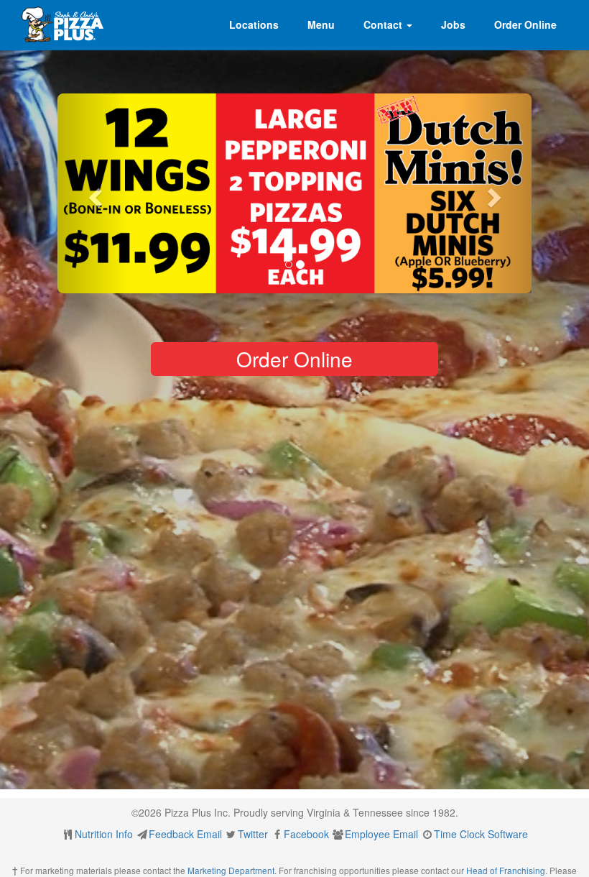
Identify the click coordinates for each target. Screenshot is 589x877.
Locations (254, 24)
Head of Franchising (505, 870)
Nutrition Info (104, 834)
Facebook (306, 834)
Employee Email (381, 834)
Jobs (453, 24)
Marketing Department (230, 870)
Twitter (253, 834)
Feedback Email (185, 834)
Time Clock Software (481, 834)
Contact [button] (384, 24)
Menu (321, 24)
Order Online (525, 24)
